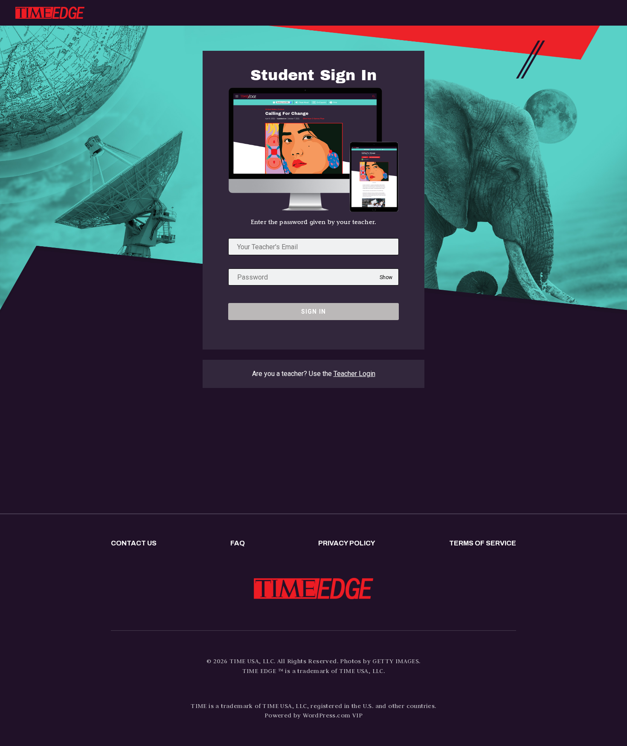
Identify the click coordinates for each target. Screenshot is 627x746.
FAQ (237, 543)
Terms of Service (482, 543)
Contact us (134, 543)
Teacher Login (354, 374)
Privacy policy (346, 543)
